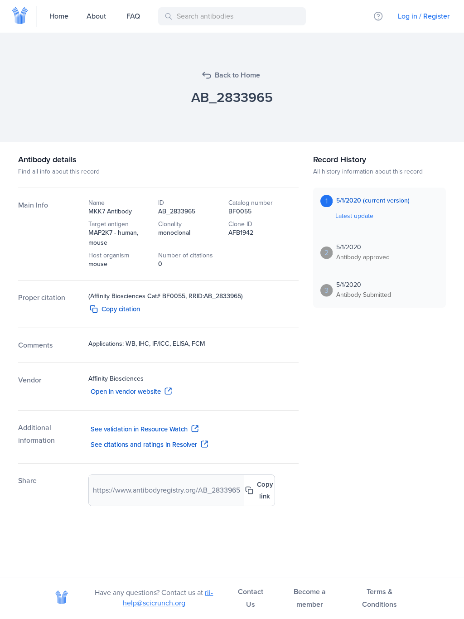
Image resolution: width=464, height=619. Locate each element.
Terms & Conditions (379, 597)
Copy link (265, 490)
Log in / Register (424, 16)
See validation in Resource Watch (139, 429)
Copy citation (121, 309)
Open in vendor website (126, 392)
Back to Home (237, 75)
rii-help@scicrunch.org (168, 597)
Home (58, 16)
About (96, 16)
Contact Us (250, 597)
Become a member (310, 597)
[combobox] (233, 16)
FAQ (133, 16)
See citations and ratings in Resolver (144, 445)
